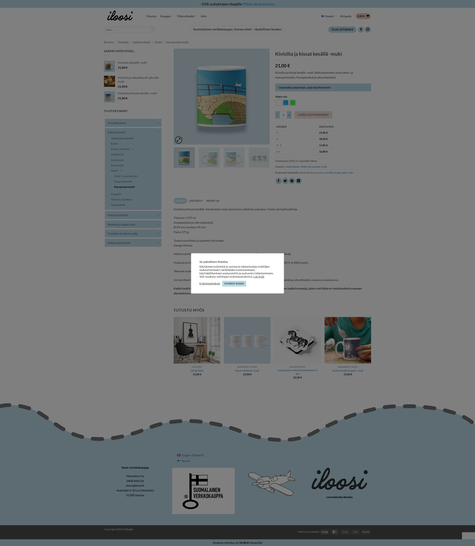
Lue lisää (258, 276)
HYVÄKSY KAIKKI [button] (234, 283)
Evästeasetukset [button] (209, 283)
